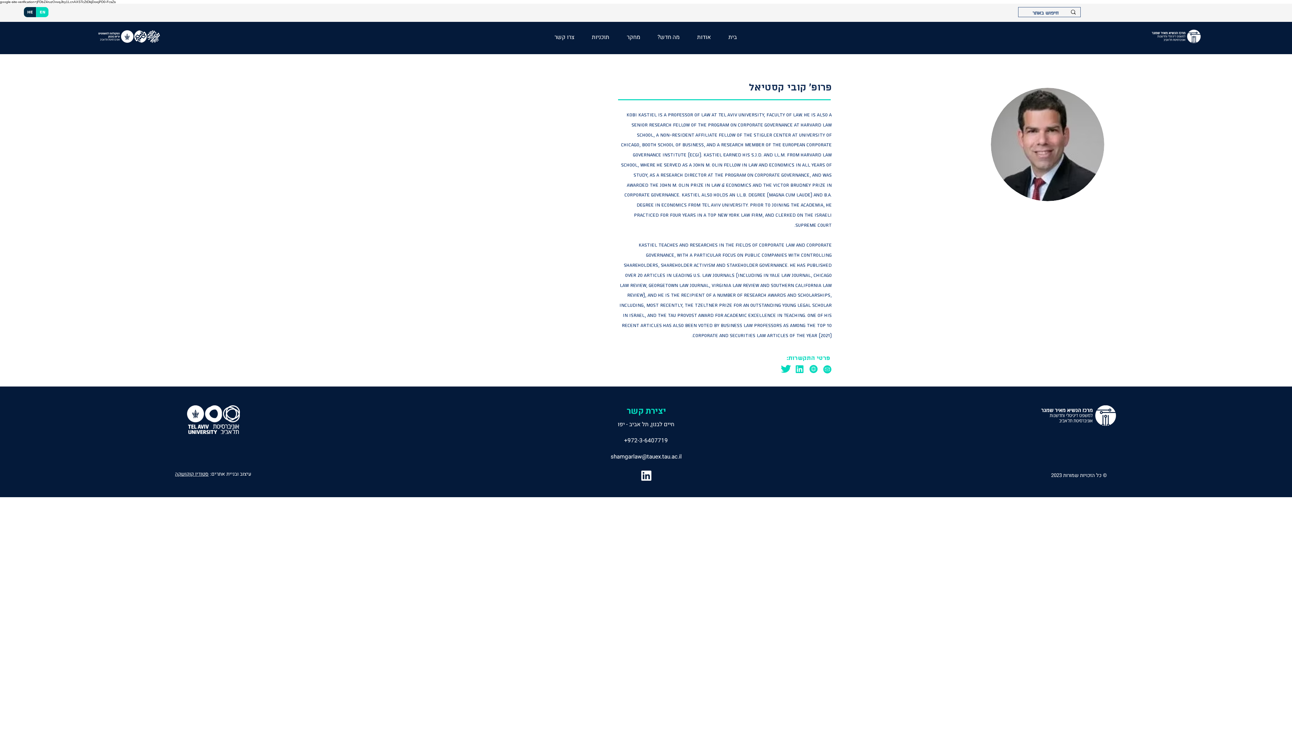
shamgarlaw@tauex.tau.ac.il (646, 456)
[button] (669, 37)
